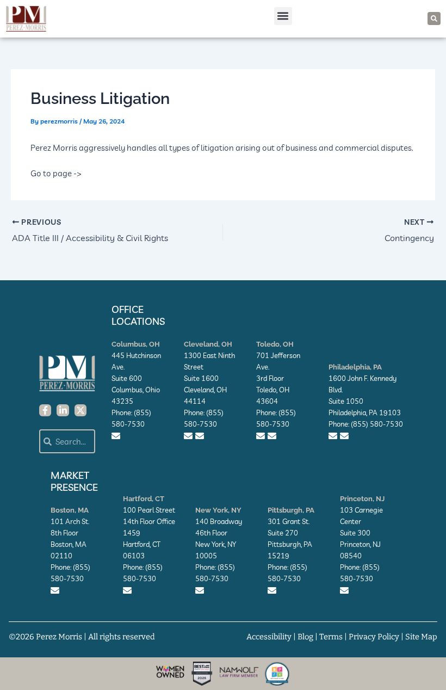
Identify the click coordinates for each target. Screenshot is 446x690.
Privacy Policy (374, 637)
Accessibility (269, 637)
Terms (331, 637)
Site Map (421, 637)
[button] (283, 16)
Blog (305, 637)
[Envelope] (116, 436)
